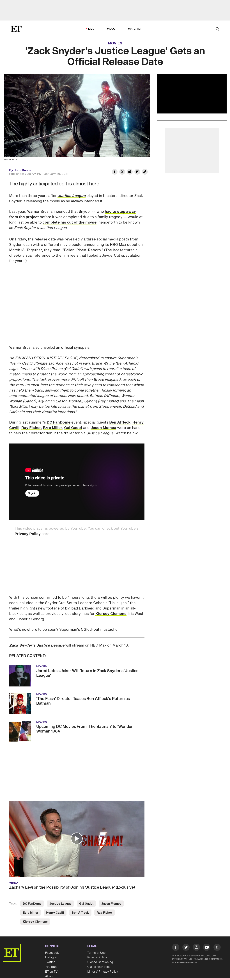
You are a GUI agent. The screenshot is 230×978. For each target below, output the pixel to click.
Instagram (52, 957)
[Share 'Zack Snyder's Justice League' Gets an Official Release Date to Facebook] (114, 172)
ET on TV (51, 972)
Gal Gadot (73, 428)
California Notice (98, 967)
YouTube (51, 967)
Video (111, 29)
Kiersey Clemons (110, 614)
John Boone (22, 170)
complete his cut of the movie (69, 222)
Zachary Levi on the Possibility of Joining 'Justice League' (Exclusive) (72, 887)
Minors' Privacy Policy (102, 972)
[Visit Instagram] (196, 948)
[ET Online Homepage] (16, 28)
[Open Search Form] (217, 29)
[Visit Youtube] (206, 947)
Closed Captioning (100, 962)
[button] (77, 838)
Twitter (50, 962)
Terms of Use (96, 953)
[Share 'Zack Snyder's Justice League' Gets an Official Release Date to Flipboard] (137, 172)
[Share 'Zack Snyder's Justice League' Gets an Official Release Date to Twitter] (122, 172)
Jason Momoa (103, 428)
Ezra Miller (52, 428)
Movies (115, 43)
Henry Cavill (55, 913)
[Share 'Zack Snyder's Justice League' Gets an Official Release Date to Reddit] (129, 172)
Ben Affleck (119, 422)
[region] (192, 93)
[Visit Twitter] (186, 948)
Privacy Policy (28, 534)
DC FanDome (58, 422)
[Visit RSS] (217, 948)
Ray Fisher (31, 428)
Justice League (60, 904)
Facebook (52, 953)
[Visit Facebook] (175, 948)
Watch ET (135, 29)
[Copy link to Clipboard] (145, 172)
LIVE (91, 29)
